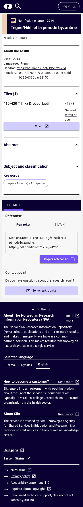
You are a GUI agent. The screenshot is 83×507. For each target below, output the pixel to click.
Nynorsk (26, 365)
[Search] (18, 6)
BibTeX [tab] (60, 224)
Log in (66, 6)
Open (39, 126)
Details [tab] (13, 205)
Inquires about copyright (28, 489)
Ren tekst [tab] (23, 224)
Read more (69, 318)
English (43, 364)
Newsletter (18, 469)
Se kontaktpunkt (44, 290)
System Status (14, 458)
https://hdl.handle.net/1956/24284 (41, 68)
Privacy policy (20, 476)
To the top (44, 309)
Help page (11, 450)
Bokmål (10, 365)
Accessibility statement (27, 482)
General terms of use (71, 114)
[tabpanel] (41, 242)
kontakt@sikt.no (22, 500)
